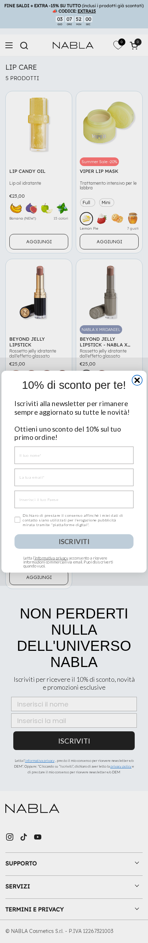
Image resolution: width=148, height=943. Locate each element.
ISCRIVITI (74, 541)
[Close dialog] (137, 380)
